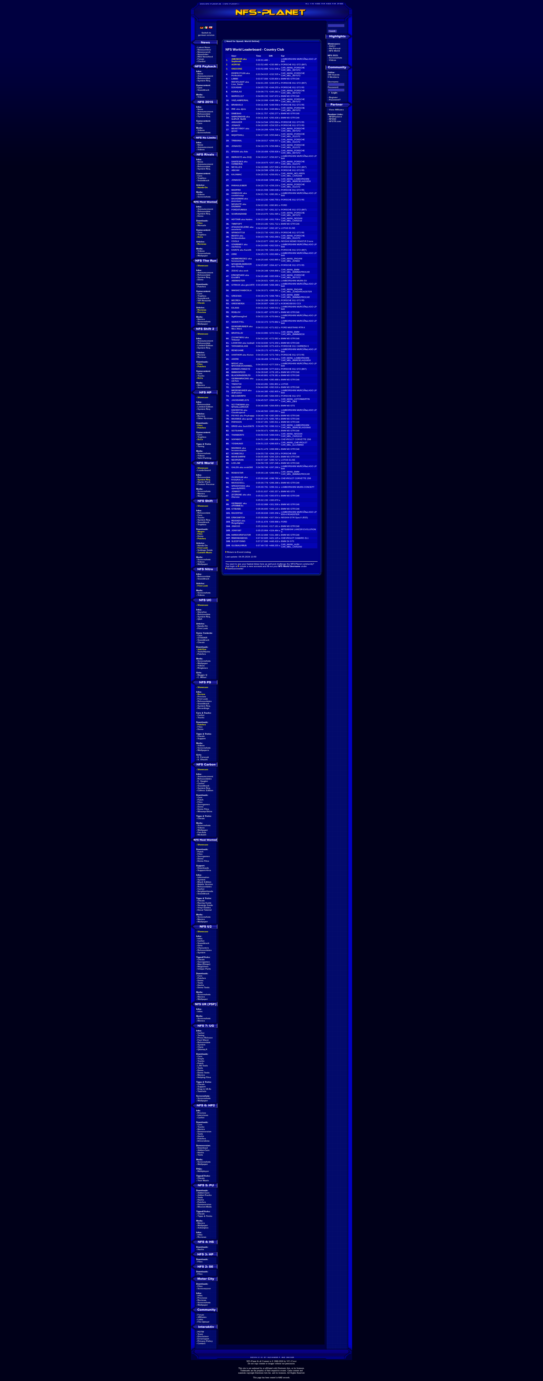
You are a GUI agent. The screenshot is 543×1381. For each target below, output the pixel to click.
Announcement (205, 76)
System (201, 879)
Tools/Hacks (203, 651)
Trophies (201, 178)
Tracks (200, 376)
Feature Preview (205, 484)
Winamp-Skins (204, 811)
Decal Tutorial (204, 910)
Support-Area (204, 870)
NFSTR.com (335, 121)
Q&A (199, 619)
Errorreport (203, 1339)
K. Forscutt (203, 757)
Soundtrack (203, 90)
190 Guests (334, 75)
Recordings (203, 708)
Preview (201, 312)
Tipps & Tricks (204, 1216)
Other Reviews (205, 418)
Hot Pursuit (334, 48)
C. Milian (201, 677)
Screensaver (204, 1288)
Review (201, 355)
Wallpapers (203, 750)
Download (202, 1148)
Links (200, 1319)
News (200, 73)
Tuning (200, 446)
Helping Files (204, 1077)
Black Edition (204, 882)
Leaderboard (204, 470)
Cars (199, 87)
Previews (202, 1298)
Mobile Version (205, 884)
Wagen (200, 531)
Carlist (200, 715)
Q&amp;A (202, 1049)
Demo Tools (203, 987)
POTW (200, 1332)
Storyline (202, 612)
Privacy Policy (205, 1341)
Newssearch (203, 52)
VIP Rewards (204, 300)
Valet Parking (204, 458)
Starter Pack (203, 482)
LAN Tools (202, 1065)
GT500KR (202, 637)
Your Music (203, 1180)
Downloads (203, 868)
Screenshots (204, 132)
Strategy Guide (205, 905)
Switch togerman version (206, 34)
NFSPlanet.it (335, 116)
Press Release (205, 1037)
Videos (201, 97)
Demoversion (204, 1131)
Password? (335, 100)
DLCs (200, 237)
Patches (201, 286)
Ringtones (202, 668)
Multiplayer (203, 1171)
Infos (200, 938)
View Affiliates (336, 109)
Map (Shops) (203, 964)
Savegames (203, 804)
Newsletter (203, 54)
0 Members (333, 77)
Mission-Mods (204, 1207)
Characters (203, 948)
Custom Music (204, 552)
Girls (200, 945)
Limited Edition (205, 345)
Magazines (203, 966)
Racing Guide (204, 903)
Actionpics (203, 1228)
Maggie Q (202, 675)
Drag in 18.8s (204, 1089)
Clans (200, 1047)
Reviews (201, 244)
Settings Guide (205, 550)
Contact (201, 1343)
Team (200, 1334)
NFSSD (332, 119)
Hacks (200, 985)
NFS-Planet (292, 1361)
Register (333, 97)
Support (201, 738)
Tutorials (201, 1091)
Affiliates (202, 1317)
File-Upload (203, 1322)
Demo (200, 216)
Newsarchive (204, 50)
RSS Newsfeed (205, 57)
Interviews (202, 1115)
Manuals (201, 225)
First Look (202, 548)
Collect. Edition (205, 790)
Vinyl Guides (204, 907)
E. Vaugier (202, 781)
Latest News (203, 47)
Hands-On (202, 187)
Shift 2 (332, 46)
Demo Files (203, 809)
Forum (200, 59)
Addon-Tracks (204, 1195)
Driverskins (203, 1141)
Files (200, 223)
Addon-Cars (203, 1150)
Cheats (201, 303)
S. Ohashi (202, 759)
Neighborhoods (205, 891)
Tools (200, 983)
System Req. (204, 80)
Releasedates (204, 701)
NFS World (334, 51)
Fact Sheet (203, 1040)
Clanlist (201, 61)
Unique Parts (204, 969)
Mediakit (201, 835)
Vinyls (200, 1058)
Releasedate (203, 78)
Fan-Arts (201, 832)
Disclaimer (203, 1336)
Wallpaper (202, 255)
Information (203, 877)
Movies (201, 319)
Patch (200, 800)
